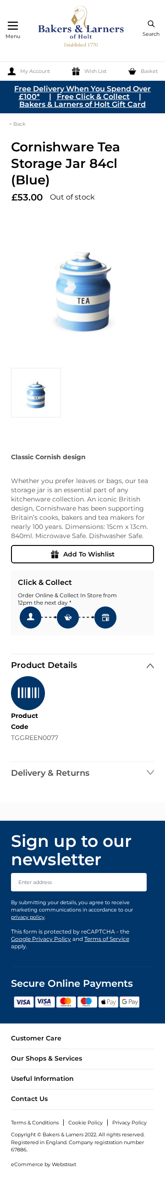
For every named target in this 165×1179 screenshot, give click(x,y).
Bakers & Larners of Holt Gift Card (82, 104)
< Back (17, 124)
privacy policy (27, 917)
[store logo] (81, 28)
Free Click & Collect (93, 96)
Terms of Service (106, 938)
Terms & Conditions (35, 1122)
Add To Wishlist (89, 554)
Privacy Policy (129, 1122)
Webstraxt (64, 1164)
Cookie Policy (85, 1122)
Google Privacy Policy (41, 938)
